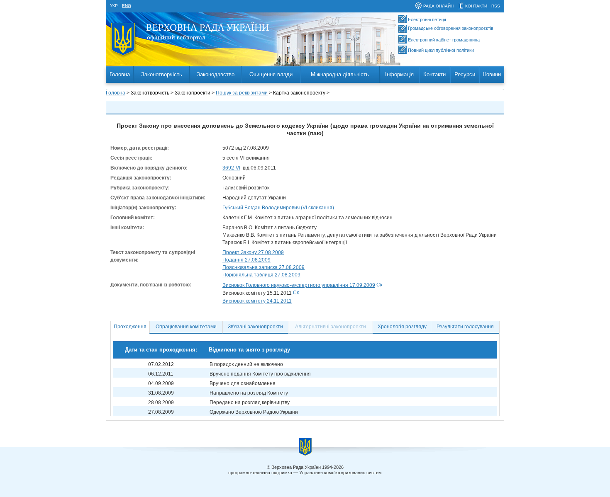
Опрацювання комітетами (186, 327)
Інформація (399, 74)
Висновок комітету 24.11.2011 (257, 301)
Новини (492, 74)
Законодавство (215, 74)
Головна (120, 74)
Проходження (130, 327)
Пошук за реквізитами (242, 93)
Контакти (434, 74)
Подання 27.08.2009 (246, 260)
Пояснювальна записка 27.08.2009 (263, 267)
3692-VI (231, 168)
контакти (476, 6)
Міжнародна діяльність (340, 74)
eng (126, 5)
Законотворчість (161, 74)
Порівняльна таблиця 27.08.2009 (261, 275)
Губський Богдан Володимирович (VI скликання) (278, 208)
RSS (495, 6)
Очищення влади (271, 74)
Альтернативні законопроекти (330, 327)
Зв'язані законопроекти (255, 327)
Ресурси (464, 74)
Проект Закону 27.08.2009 (253, 252)
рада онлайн (438, 6)
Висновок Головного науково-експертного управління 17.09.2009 (298, 285)
